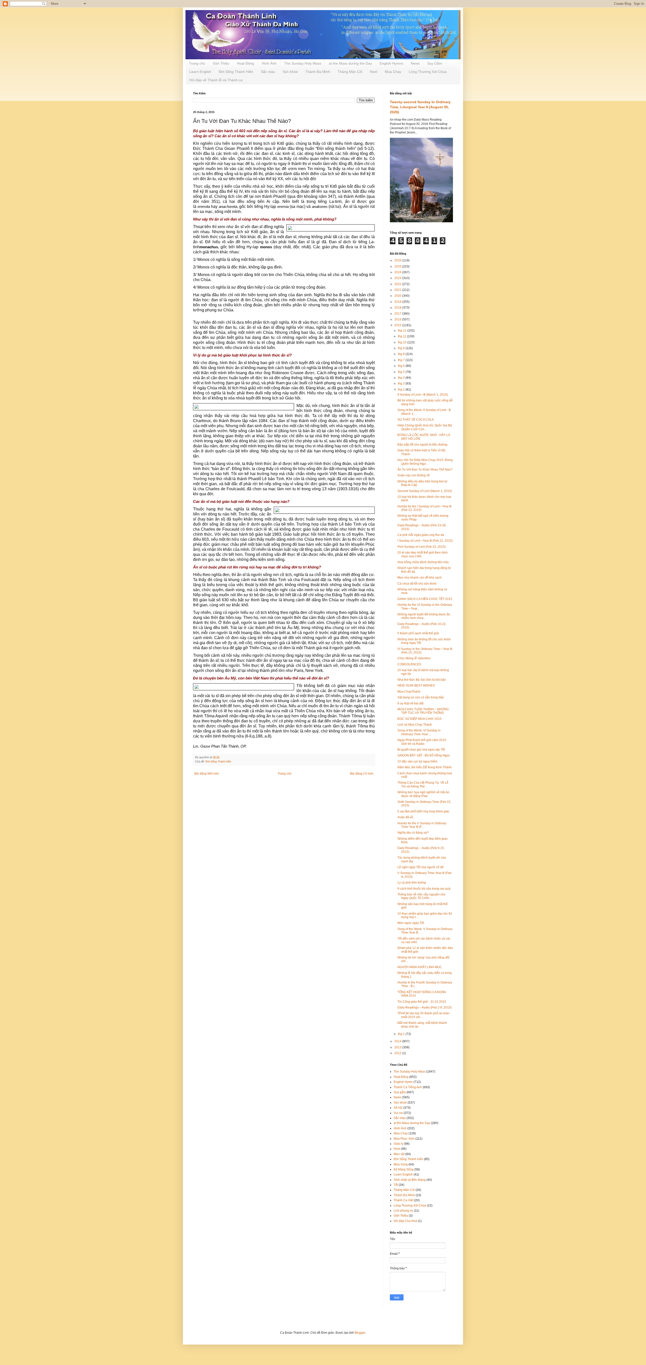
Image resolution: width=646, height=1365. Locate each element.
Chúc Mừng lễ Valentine (413, 658)
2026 (398, 260)
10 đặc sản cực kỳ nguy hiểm (417, 761)
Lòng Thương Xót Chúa (428, 72)
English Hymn (403, 1082)
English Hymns (391, 63)
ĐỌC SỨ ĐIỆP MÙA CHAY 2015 (419, 719)
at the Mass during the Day (350, 63)
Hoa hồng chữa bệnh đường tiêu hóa (423, 562)
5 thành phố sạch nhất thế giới (418, 633)
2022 (398, 284)
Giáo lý (398, 1143)
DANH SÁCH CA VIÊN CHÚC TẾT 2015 (424, 599)
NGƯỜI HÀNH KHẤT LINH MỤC (419, 967)
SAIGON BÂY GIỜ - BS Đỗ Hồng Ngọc (423, 755)
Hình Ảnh (269, 63)
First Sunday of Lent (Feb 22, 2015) (421, 547)
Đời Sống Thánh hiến (218, 761)
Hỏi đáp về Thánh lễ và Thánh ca (216, 80)
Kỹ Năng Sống (404, 1169)
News (415, 63)
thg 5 (402, 372)
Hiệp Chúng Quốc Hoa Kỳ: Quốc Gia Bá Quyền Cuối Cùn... (424, 427)
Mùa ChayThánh (408, 691)
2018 (398, 307)
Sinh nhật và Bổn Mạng (410, 1180)
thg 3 (402, 383)
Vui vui (398, 1113)
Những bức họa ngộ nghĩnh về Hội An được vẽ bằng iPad (423, 794)
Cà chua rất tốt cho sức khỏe (417, 583)
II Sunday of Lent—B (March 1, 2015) (422, 394)
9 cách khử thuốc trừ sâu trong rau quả (423, 888)
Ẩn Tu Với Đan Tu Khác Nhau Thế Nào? (424, 469)
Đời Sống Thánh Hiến (236, 72)
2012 (398, 1053)
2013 (398, 1047)
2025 (398, 266)
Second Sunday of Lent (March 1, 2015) (424, 491)
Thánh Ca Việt (403, 1200)
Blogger (360, 1332)
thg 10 (402, 342)
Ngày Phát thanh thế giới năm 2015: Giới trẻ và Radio (422, 741)
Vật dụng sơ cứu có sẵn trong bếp (420, 697)
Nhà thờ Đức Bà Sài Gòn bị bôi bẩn (421, 679)
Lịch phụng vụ (403, 1210)
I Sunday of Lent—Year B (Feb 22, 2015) (425, 540)
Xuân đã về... (406, 817)
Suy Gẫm (434, 63)
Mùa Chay (393, 72)
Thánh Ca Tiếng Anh (408, 1087)
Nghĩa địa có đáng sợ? (413, 832)
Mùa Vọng (401, 1164)
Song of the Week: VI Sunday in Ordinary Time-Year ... (419, 732)
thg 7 (402, 360)
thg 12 (402, 330)
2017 (398, 313)
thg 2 (402, 389)
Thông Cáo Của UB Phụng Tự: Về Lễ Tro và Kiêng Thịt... (422, 784)
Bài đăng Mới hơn (206, 773)
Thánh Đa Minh (317, 72)
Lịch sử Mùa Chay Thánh (414, 724)
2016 (398, 319)
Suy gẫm (400, 1092)
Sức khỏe (290, 72)
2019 (398, 302)
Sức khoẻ (400, 1102)
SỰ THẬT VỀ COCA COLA (415, 419)
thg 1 (402, 1034)
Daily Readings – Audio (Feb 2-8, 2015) (424, 1007)
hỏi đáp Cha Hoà (405, 1221)
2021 (398, 290)
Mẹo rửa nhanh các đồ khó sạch (419, 577)
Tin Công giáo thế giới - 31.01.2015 (421, 1001)
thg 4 (402, 377)
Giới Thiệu (221, 63)
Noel (373, 72)
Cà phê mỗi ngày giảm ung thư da (420, 535)
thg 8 (402, 354)
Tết (396, 1185)
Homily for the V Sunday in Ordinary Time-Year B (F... (421, 825)
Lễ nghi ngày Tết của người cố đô (420, 867)
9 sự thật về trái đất (410, 703)
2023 (398, 278)
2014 (398, 1041)
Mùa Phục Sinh (404, 1138)
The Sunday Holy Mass (302, 63)
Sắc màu (268, 72)
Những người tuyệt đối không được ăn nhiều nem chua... (423, 616)
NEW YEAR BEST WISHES (416, 685)
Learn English (200, 72)
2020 (398, 295)
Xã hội (398, 1107)
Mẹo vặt (399, 1154)
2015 (398, 325)
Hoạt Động (245, 63)
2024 (398, 272)
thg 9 (402, 348)
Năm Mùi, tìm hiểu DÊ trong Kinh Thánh (424, 767)
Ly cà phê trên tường (411, 882)
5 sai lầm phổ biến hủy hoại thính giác (423, 811)
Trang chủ (197, 63)
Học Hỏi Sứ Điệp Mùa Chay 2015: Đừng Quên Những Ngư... (425, 461)
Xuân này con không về (413, 475)
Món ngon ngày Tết (410, 923)
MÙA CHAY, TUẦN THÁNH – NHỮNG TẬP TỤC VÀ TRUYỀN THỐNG (423, 711)
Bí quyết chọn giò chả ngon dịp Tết (421, 749)
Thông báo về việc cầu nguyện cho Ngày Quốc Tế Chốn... (421, 896)
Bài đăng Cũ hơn (361, 773)
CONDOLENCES (409, 664)
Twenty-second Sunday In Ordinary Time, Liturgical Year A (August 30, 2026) (420, 107)
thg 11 (402, 336)
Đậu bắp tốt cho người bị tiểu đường (422, 444)
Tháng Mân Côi (350, 72)
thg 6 (402, 366)
